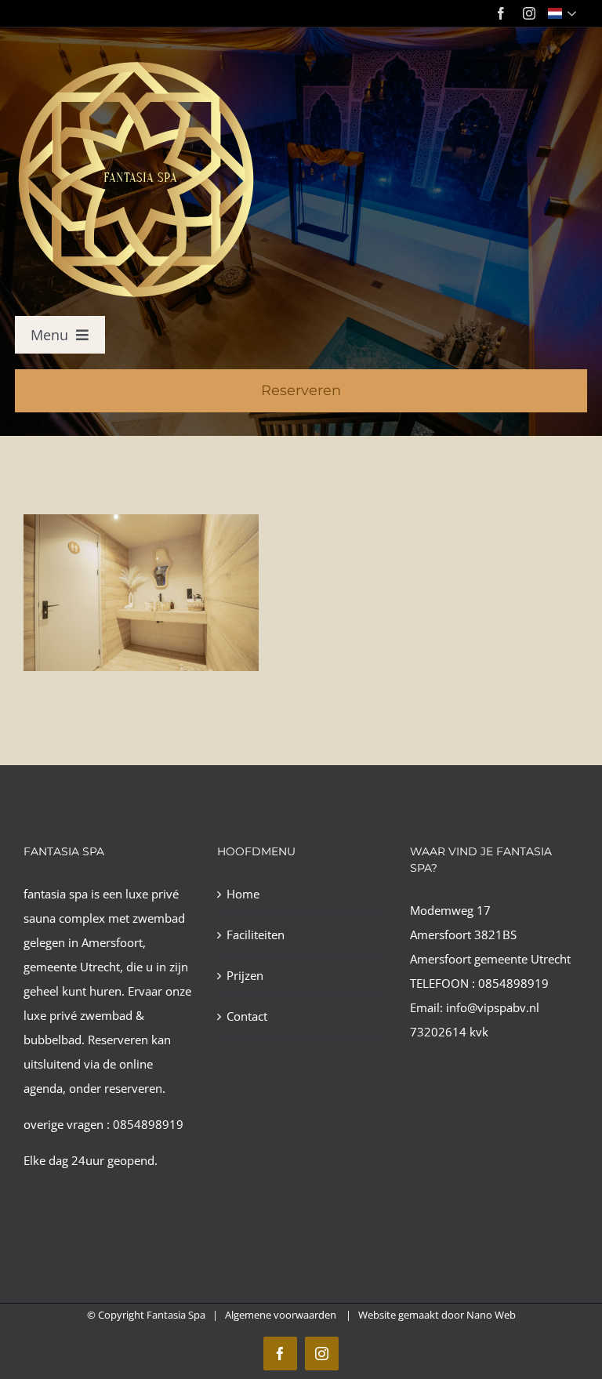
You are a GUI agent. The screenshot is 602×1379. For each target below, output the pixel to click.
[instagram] (529, 13)
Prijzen (245, 975)
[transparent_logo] (135, 64)
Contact (247, 1016)
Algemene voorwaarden (282, 1315)
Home (243, 894)
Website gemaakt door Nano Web (437, 1315)
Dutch (564, 13)
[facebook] (501, 13)
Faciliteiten (256, 934)
